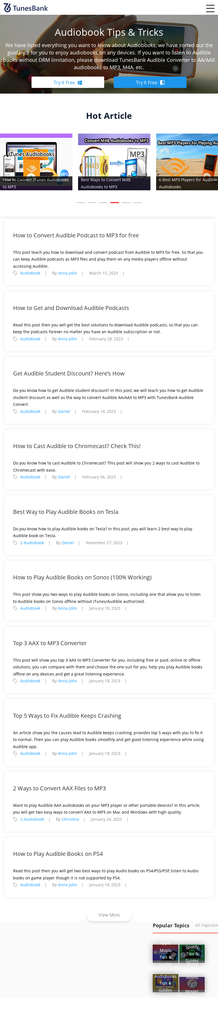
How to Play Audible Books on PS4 (58, 854)
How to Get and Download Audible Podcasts (71, 308)
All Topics (206, 925)
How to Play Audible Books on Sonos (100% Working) (82, 577)
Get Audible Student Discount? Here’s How (69, 373)
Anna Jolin (67, 273)
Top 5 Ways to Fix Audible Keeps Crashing (67, 715)
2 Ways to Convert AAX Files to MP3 (59, 788)
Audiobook (30, 273)
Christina (70, 819)
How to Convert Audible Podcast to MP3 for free (76, 235)
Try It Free (64, 82)
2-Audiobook (32, 542)
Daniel (64, 411)
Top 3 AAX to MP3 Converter (50, 643)
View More (109, 914)
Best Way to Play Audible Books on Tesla (65, 512)
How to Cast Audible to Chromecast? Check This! (77, 446)
